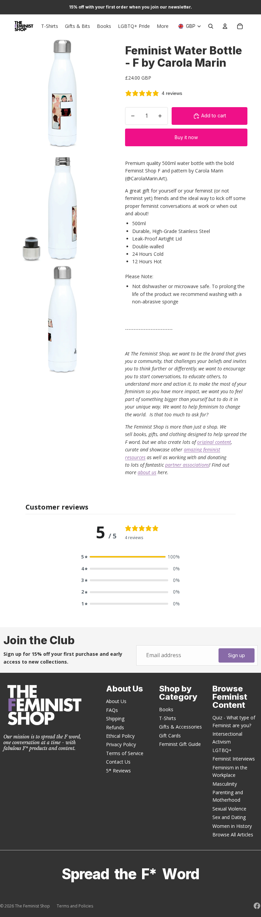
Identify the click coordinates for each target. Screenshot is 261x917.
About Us (116, 701)
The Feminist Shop (32, 906)
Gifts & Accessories (180, 726)
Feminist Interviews (233, 758)
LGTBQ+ (222, 750)
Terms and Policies (75, 906)
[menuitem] (162, 26)
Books (166, 709)
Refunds (115, 727)
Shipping (115, 718)
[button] (130, 557)
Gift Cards (170, 735)
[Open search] (210, 26)
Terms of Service (124, 753)
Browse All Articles (232, 834)
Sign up (236, 655)
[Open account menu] (225, 26)
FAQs (112, 710)
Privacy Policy (121, 744)
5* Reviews (118, 770)
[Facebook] (257, 906)
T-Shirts (167, 718)
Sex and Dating (229, 817)
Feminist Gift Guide (180, 744)
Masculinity (224, 784)
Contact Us (118, 761)
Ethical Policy (120, 736)
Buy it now (186, 137)
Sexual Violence (229, 808)
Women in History (232, 826)
